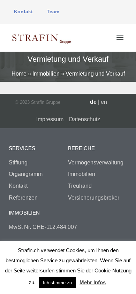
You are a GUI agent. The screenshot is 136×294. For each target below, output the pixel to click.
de (93, 102)
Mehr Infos (93, 282)
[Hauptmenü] (120, 37)
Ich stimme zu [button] (57, 282)
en (104, 102)
